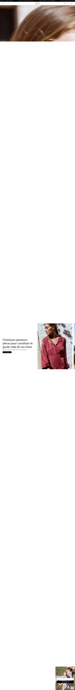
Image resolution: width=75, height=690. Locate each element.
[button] (70, 3)
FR (67, 3)
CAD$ (64, 3)
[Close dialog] (74, 667)
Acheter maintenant (7, 352)
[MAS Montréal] (37, 4)
